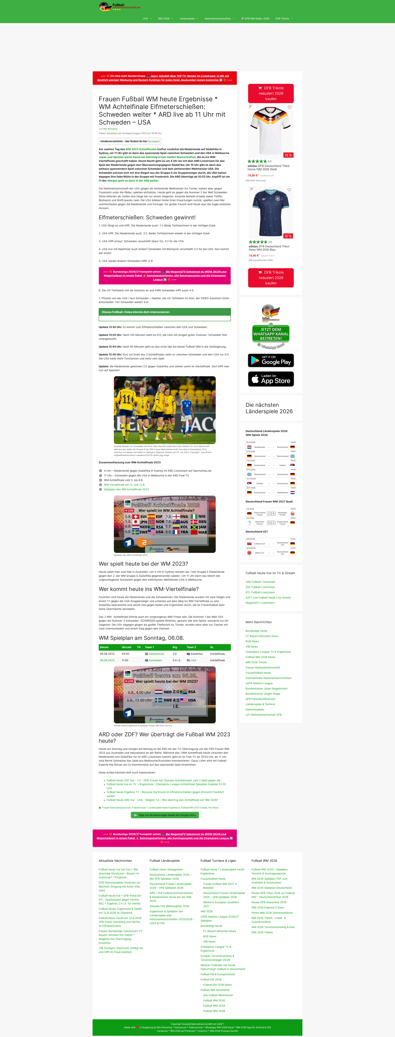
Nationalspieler (255, 709)
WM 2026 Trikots (256, 662)
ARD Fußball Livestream (260, 581)
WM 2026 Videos (262, 932)
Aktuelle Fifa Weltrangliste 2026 (169, 906)
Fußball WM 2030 (214, 1000)
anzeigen (154, 141)
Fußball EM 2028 (211, 979)
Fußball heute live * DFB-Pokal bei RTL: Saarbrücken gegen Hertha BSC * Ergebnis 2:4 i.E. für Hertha (120, 899)
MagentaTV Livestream (260, 602)
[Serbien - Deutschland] (271, 482)
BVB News (252, 641)
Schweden (155, 660)
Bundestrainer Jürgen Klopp (263, 693)
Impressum (180, 1027)
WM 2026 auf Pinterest (182, 1030)
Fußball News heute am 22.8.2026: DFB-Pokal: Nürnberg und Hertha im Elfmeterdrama (120, 921)
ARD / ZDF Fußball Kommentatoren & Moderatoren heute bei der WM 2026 (171, 896)
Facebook (162, 1030)
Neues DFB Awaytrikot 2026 (269, 902)
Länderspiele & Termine (260, 704)
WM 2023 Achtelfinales (141, 149)
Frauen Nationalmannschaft (116, 807)
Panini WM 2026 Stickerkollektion (272, 912)
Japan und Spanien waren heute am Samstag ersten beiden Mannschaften (147, 157)
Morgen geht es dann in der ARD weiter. (133, 180)
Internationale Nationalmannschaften (268, 678)
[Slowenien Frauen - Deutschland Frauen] (271, 521)
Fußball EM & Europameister (218, 974)
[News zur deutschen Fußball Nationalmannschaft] (120, 7)
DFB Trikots (282, 18)
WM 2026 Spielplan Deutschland (272, 887)
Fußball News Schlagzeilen (166, 869)
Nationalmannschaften (218, 18)
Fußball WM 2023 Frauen (194, 807)
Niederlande (156, 653)
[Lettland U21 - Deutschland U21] (271, 542)
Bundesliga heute (256, 630)
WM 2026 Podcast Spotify (224, 1030)
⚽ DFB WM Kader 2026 (255, 18)
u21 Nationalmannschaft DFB (264, 714)
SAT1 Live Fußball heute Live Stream (268, 597)
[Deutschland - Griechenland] (271, 454)
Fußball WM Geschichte (215, 990)
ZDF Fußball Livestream (260, 587)
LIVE (145, 18)
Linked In (203, 1030)
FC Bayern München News (262, 636)
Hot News (213, 807)
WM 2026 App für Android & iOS (253, 1027)
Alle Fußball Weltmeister (218, 995)
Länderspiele (187, 18)
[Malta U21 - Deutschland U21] (271, 551)
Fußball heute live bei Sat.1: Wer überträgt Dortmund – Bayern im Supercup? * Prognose (119, 873)
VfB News (252, 646)
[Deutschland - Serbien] (271, 463)
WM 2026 (164, 18)
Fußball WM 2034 (214, 1005)
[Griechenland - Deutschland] (271, 472)
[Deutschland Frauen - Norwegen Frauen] (271, 512)
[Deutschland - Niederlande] (271, 491)
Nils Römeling (164, 1027)
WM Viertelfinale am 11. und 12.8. (124, 484)
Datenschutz (196, 1027)
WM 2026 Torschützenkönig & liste (273, 927)
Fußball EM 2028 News (217, 984)
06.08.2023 (107, 660)
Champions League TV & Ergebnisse (268, 651)
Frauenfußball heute (258, 672)
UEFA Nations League (259, 683)
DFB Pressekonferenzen (260, 699)
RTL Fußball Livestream (260, 592)
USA (193, 660)
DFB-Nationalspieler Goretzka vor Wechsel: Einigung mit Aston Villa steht (119, 886)
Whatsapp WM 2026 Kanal (219, 1027)
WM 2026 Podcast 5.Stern (268, 907)
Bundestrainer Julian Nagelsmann (266, 688)
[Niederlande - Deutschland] (271, 445)
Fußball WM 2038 (214, 1010)
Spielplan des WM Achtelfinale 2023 (126, 489)
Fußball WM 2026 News (260, 657)
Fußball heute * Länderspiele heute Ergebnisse (156, 807)
